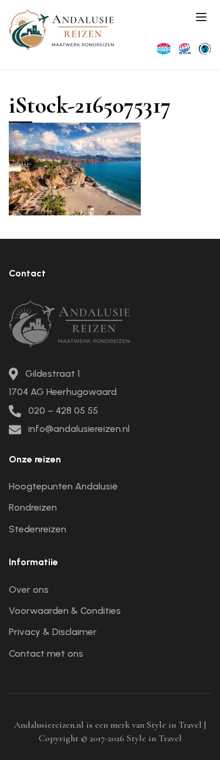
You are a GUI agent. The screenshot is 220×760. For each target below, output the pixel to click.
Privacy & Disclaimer (53, 631)
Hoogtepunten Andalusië (63, 486)
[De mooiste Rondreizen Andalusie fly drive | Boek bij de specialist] (61, 29)
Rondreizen (33, 507)
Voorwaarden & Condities (65, 610)
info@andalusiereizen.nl (79, 428)
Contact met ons (46, 653)
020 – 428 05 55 (63, 410)
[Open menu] (202, 19)
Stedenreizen (37, 529)
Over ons (29, 589)
